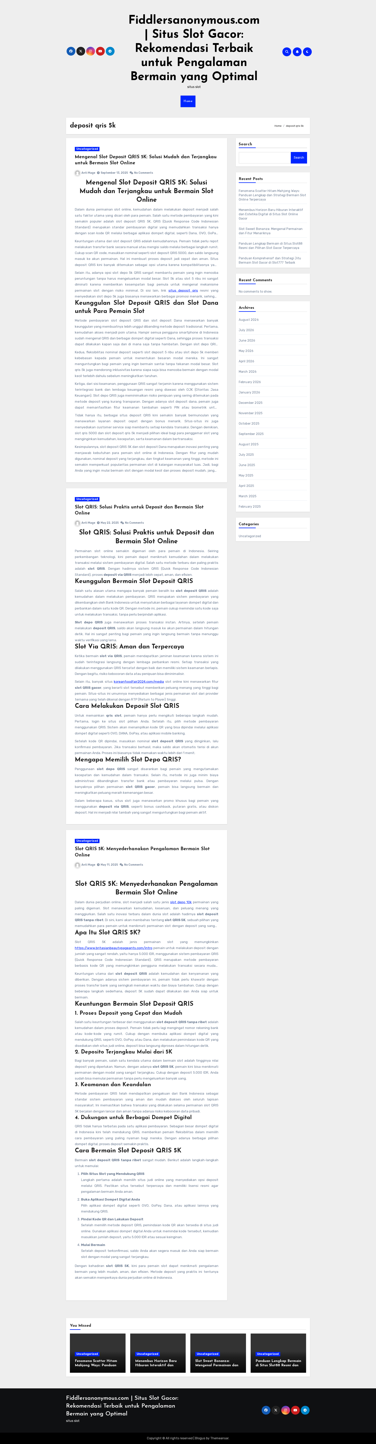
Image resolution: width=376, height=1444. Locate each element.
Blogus (200, 1438)
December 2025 (251, 403)
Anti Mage (88, 173)
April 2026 (246, 361)
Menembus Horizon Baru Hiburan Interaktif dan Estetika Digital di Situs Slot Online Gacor (271, 214)
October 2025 (249, 423)
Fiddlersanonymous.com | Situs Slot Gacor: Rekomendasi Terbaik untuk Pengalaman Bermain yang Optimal (194, 49)
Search (245, 144)
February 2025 (250, 506)
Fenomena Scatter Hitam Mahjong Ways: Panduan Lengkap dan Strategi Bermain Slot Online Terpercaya (272, 195)
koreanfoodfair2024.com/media (139, 682)
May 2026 (246, 351)
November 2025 (251, 413)
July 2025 (246, 455)
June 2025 (247, 465)
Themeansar (219, 1438)
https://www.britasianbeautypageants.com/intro (113, 948)
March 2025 (248, 496)
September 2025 (251, 434)
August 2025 (248, 444)
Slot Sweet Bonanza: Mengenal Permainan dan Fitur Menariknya (216, 1365)
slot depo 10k (181, 902)
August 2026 (249, 320)
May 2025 (246, 475)
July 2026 (246, 330)
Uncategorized (87, 149)
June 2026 (247, 340)
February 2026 (250, 382)
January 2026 (249, 392)
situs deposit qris (183, 290)
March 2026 (248, 371)
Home (188, 101)
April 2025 (246, 486)
